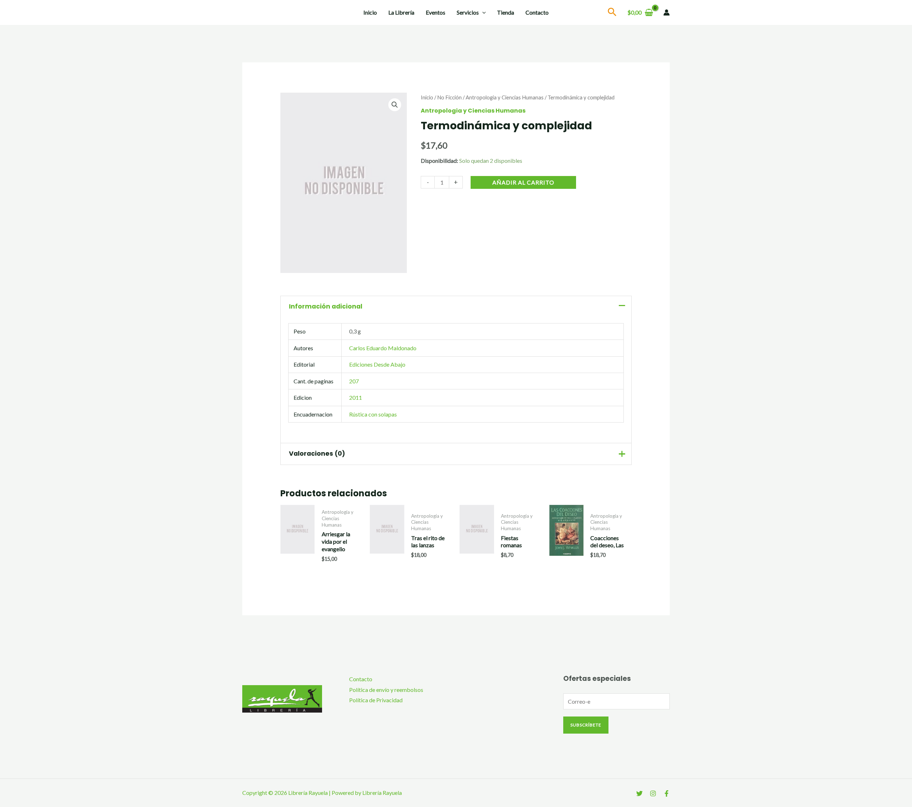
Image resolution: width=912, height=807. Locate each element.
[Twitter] (639, 793)
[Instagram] (653, 793)
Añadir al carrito (523, 182)
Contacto (537, 12)
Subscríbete (585, 725)
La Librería (401, 12)
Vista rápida (297, 558)
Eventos (435, 12)
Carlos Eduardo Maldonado (382, 348)
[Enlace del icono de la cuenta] (666, 12)
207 (354, 381)
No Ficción (449, 97)
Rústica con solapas (373, 414)
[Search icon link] (612, 13)
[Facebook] (666, 793)
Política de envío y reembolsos (386, 689)
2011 (355, 397)
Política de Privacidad (376, 700)
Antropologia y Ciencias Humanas (505, 97)
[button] (394, 104)
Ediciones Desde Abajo (377, 364)
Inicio (370, 12)
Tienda (505, 12)
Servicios (468, 12)
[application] (482, 12)
